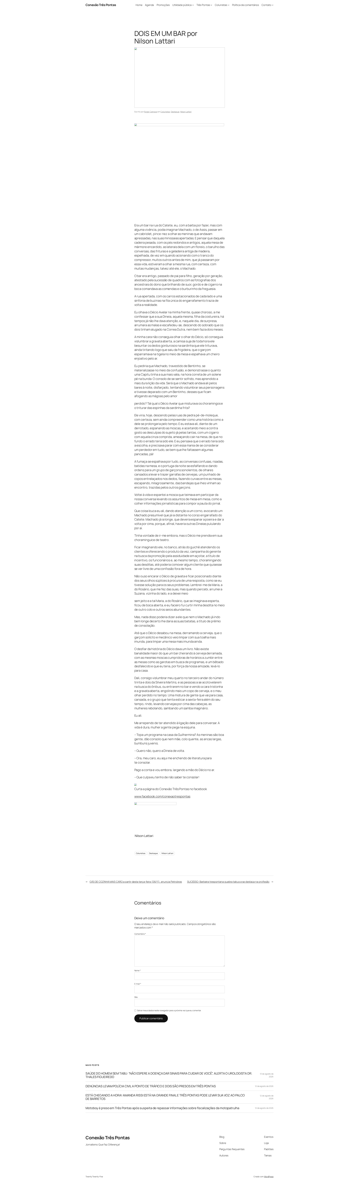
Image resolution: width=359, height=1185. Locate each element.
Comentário (140, 934)
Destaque (175, 111)
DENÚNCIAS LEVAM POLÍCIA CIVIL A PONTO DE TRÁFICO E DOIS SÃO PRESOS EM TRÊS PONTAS (151, 1086)
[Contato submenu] (272, 5)
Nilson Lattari (186, 111)
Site (136, 997)
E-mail (137, 983)
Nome (137, 970)
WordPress (268, 1176)
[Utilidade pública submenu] (193, 5)
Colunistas (165, 111)
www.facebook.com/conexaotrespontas (162, 796)
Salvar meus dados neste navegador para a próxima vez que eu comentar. (169, 1010)
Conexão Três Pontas (101, 5)
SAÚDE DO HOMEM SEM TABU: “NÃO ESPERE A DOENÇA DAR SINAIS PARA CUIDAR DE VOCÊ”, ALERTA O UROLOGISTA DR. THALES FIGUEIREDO (169, 1075)
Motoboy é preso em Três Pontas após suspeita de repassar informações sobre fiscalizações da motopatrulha (162, 1108)
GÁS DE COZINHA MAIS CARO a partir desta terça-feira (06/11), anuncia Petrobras (136, 881)
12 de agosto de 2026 (264, 1086)
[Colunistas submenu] (228, 5)
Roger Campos (150, 111)
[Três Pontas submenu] (211, 5)
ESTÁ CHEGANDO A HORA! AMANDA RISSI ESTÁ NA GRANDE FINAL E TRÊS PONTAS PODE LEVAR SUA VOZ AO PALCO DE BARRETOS (165, 1097)
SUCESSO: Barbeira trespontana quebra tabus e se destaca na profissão (228, 881)
